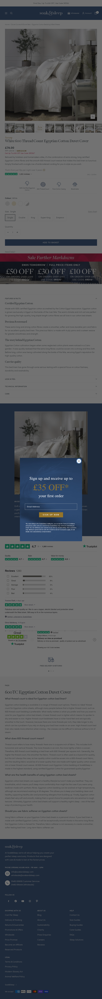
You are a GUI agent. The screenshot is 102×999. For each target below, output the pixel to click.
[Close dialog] (79, 461)
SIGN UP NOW (51, 515)
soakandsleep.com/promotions (42, 531)
